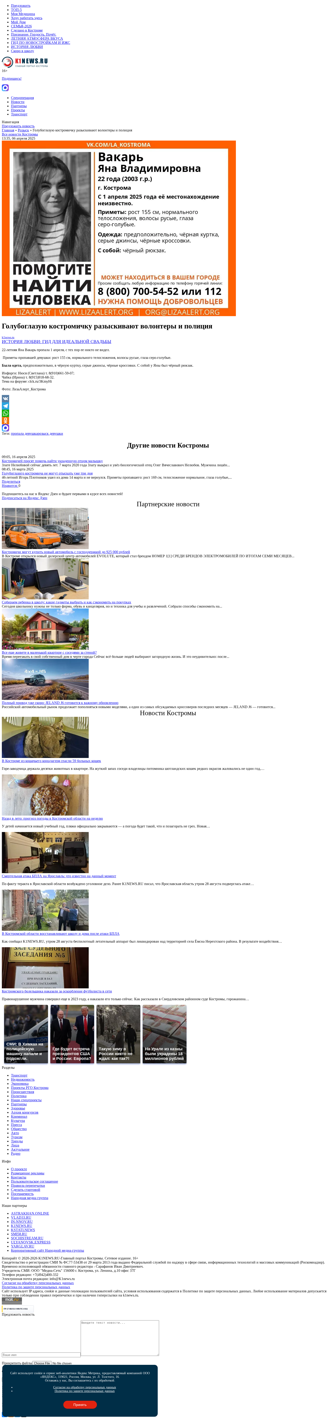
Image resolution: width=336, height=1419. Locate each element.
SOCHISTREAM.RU (27, 1238)
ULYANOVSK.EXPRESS (31, 1242)
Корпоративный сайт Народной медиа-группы (47, 1250)
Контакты (18, 1177)
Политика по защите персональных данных (36, 1287)
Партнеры (19, 106)
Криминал (19, 1116)
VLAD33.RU (21, 1217)
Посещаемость (22, 1194)
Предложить (20, 6)
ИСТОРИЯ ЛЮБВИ (27, 47)
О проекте (19, 1169)
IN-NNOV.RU (22, 1222)
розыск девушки (50, 433)
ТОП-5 (16, 10)
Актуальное (20, 1149)
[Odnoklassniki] (168, 420)
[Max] (168, 428)
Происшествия (22, 1092)
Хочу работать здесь (26, 18)
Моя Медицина (23, 14)
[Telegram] (168, 406)
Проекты (18, 110)
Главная (8, 130)
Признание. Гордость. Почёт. (33, 34)
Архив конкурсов (24, 1112)
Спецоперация (22, 98)
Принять (80, 1405)
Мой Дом (18, 22)
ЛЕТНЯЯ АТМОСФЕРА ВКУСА (37, 38)
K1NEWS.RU (21, 1226)
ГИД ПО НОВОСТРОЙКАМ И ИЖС (40, 43)
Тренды (17, 1141)
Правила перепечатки (28, 1185)
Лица (15, 1145)
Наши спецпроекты (26, 1100)
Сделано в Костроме (27, 30)
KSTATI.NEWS (23, 1230)
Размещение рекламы (27, 1173)
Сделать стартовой (25, 1190)
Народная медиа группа (29, 1198)
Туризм (16, 1137)
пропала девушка (24, 433)
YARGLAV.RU (22, 1246)
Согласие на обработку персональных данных (38, 1283)
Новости (17, 102)
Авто (15, 1133)
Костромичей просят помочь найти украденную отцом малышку (52, 461)
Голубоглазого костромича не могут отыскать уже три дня (47, 473)
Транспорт (19, 114)
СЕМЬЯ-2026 (21, 26)
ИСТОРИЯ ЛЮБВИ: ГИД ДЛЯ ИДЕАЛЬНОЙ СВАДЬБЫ (56, 341)
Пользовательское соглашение (34, 1181)
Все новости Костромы (20, 134)
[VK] (168, 398)
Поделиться (11, 481)
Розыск (23, 130)
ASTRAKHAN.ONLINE (30, 1213)
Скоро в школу (22, 51)
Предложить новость (18, 126)
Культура (18, 1121)
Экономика (20, 1084)
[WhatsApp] (168, 413)
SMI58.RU (19, 1234)
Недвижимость (23, 1079)
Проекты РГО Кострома (29, 1088)
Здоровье (18, 1108)
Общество (19, 1129)
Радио (15, 1153)
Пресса (16, 1125)
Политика (19, 1096)
